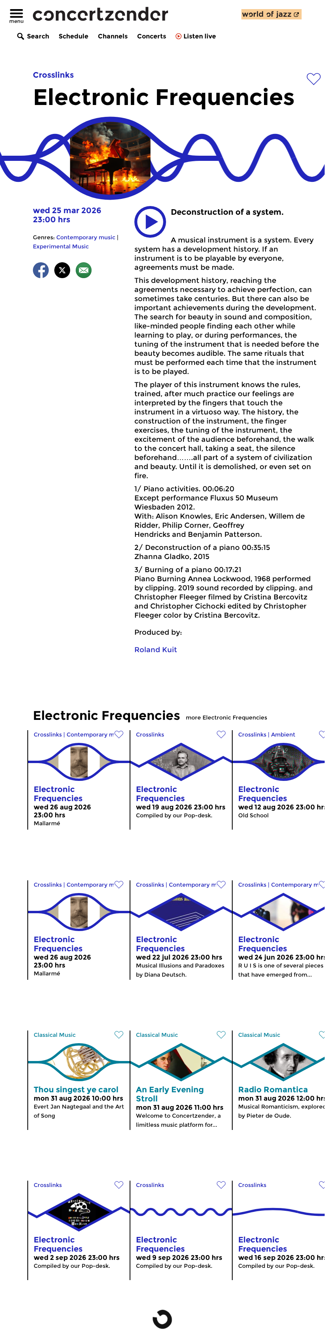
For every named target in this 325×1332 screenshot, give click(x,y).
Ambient (283, 734)
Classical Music (55, 1034)
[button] (150, 222)
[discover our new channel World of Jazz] (271, 14)
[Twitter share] (62, 271)
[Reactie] (84, 271)
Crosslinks (53, 75)
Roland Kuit (155, 649)
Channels (113, 36)
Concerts (151, 36)
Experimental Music (61, 246)
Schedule (73, 36)
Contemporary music (85, 237)
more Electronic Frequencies (226, 717)
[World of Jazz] (271, 14)
